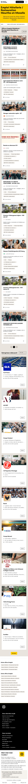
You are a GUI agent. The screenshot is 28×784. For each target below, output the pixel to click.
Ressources (4, 743)
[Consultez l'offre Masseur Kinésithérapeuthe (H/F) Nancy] (14, 244)
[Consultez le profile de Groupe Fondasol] (14, 432)
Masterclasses (5, 723)
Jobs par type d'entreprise (8, 719)
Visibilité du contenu (6, 775)
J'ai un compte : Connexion (8, 727)
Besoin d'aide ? (5, 725)
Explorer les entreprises (7, 715)
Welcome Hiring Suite (7, 735)
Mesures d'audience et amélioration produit (10, 777)
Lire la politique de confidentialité (7, 769)
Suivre (22, 384)
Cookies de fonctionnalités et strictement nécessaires (12, 773)
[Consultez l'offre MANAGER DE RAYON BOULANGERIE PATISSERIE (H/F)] (14, 316)
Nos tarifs (4, 739)
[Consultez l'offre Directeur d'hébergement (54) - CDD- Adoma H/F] (14, 280)
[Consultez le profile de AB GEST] (14, 399)
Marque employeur (6, 737)
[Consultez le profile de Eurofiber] (14, 628)
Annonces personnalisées (7, 774)
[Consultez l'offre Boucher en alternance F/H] (14, 138)
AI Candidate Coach (7, 721)
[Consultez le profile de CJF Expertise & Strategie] (14, 464)
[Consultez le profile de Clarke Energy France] (14, 595)
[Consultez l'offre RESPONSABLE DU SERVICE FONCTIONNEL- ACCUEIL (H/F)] (14, 174)
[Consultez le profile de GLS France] (14, 366)
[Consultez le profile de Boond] (14, 497)
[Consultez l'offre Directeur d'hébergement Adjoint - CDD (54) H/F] (14, 208)
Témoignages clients (7, 741)
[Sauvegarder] (23, 65)
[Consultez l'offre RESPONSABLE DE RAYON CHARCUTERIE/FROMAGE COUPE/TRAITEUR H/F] (14, 40)
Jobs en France (5, 717)
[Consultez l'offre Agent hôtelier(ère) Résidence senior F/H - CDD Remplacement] (14, 73)
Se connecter (20, 1)
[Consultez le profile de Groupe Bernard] (14, 530)
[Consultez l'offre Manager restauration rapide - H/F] (14, 106)
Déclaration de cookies (18, 769)
